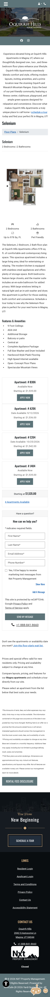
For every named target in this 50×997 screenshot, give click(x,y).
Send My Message (25, 616)
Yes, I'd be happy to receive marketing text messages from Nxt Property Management (25, 574)
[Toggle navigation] (5, 3)
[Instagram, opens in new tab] (28, 41)
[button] (40, 3)
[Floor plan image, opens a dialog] (25, 187)
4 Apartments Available (17, 502)
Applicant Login (25, 876)
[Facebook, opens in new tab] (21, 41)
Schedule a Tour (25, 841)
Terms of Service (14, 607)
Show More (40, 584)
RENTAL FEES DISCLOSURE (19, 781)
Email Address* (16, 553)
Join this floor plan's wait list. (28, 645)
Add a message (38, 592)
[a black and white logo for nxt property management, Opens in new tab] (25, 953)
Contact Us (25, 900)
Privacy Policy (20, 603)
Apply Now (26, 397)
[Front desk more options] (45, 990)
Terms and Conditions (25, 884)
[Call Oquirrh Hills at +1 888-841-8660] (45, 3)
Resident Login (25, 868)
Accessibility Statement (25, 907)
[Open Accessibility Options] (6, 984)
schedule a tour (39, 112)
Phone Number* (16, 562)
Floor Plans (10, 132)
